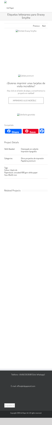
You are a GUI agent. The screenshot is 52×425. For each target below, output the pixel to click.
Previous (36, 26)
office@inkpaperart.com (26, 386)
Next (44, 26)
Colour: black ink (10, 170)
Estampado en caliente (29, 149)
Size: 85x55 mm (10, 175)
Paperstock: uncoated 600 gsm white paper (21, 172)
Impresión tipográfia (29, 151)
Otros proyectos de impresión (32, 158)
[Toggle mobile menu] (46, 5)
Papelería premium (28, 161)
